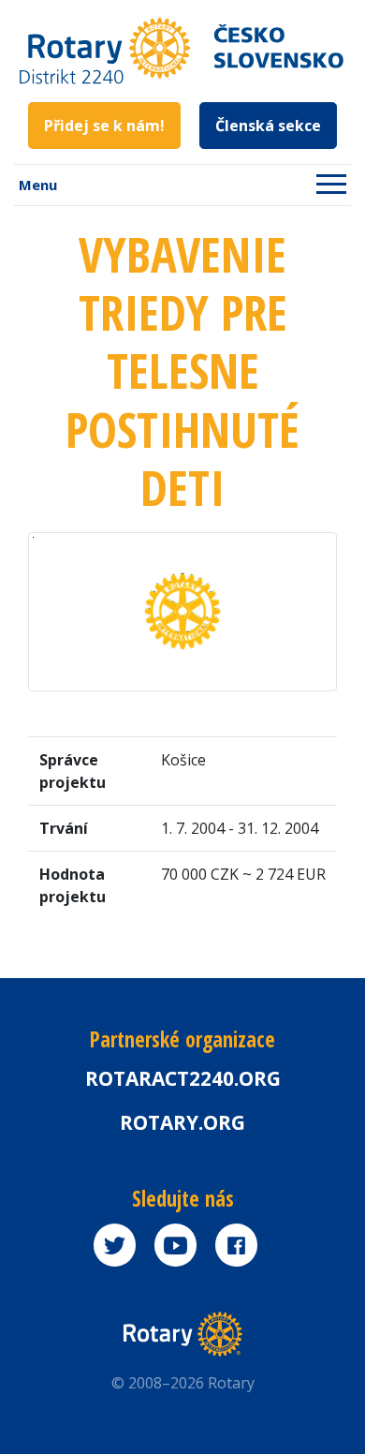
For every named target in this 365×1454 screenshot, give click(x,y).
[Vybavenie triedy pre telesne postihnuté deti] (182, 610)
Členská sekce (268, 125)
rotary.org (182, 1122)
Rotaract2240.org (183, 1078)
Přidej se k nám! (104, 125)
